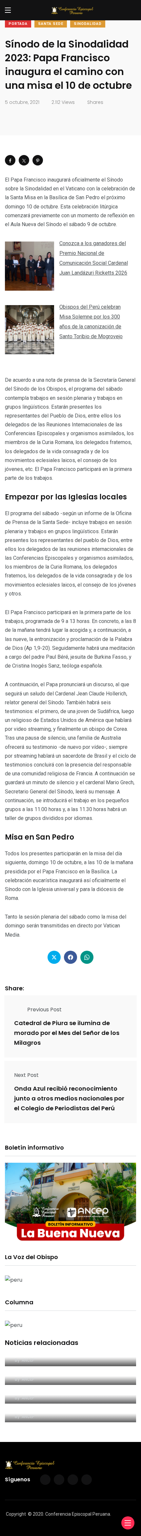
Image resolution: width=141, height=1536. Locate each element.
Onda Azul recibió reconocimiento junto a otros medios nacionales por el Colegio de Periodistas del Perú (69, 1098)
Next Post (26, 1075)
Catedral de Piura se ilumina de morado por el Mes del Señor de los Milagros (66, 1033)
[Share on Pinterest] (37, 160)
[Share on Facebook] (10, 160)
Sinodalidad (88, 24)
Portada (18, 24)
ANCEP (28, 1360)
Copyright (16, 1514)
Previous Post (44, 1009)
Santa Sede (50, 24)
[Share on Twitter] (24, 160)
